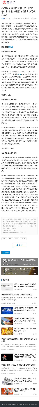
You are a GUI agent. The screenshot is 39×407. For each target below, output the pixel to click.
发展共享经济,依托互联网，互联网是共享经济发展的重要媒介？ (25, 309)
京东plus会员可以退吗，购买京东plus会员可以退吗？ (25, 379)
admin (3, 18)
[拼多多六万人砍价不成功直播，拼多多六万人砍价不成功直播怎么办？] (7, 321)
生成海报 (6, 252)
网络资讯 (3, 303)
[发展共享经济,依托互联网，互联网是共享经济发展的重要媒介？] (7, 310)
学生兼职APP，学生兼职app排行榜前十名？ (25, 329)
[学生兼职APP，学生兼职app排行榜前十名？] (7, 331)
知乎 (16, 238)
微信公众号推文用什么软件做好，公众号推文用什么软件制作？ (25, 285)
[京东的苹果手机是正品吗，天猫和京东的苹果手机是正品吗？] (7, 357)
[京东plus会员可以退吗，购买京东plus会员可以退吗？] (7, 381)
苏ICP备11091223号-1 (26, 404)
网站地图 (34, 404)
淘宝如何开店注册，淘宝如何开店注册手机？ (25, 390)
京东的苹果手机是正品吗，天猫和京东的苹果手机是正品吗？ (25, 356)
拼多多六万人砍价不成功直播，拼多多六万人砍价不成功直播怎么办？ (25, 319)
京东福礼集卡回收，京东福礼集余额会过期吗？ (19, 365)
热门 (10, 238)
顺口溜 (10, 47)
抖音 (19, 74)
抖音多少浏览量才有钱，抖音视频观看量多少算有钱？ (19, 340)
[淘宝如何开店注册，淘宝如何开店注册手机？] (7, 391)
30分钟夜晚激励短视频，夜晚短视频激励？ (17, 294)
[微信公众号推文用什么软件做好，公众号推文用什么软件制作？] (7, 286)
